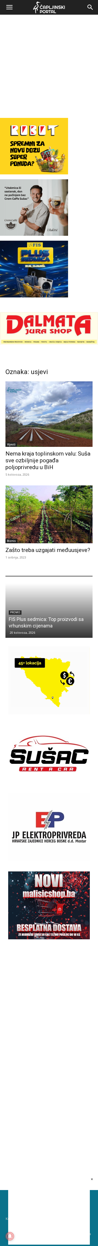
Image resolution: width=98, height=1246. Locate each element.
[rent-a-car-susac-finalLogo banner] (49, 786)
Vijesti (11, 444)
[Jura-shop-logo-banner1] (49, 343)
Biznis (11, 541)
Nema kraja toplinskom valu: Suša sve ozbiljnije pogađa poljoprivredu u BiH (47, 460)
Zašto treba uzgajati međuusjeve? (47, 550)
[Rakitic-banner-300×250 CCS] (34, 234)
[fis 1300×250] (34, 269)
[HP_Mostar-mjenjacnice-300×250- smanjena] (49, 712)
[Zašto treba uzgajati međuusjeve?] (49, 514)
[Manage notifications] (9, 1236)
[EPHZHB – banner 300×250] (49, 859)
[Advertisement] (49, 66)
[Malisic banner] (49, 937)
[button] (9, 7)
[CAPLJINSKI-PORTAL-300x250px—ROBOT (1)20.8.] (34, 173)
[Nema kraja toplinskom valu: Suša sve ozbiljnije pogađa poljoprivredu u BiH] (49, 414)
